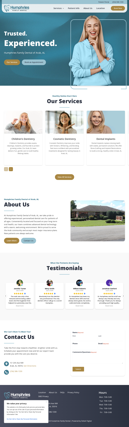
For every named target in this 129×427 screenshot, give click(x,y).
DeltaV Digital (86, 421)
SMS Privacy (43, 396)
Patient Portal (103, 2)
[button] (63, 8)
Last (99, 336)
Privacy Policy (73, 392)
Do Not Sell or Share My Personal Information (22, 419)
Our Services (12, 62)
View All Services (64, 177)
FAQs (62, 392)
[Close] (46, 402)
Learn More (23, 161)
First (74, 336)
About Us (53, 392)
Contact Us (28, 240)
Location (42, 392)
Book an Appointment (34, 62)
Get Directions (30, 366)
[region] (26, 411)
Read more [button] (20, 306)
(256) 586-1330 (117, 2)
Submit (78, 369)
